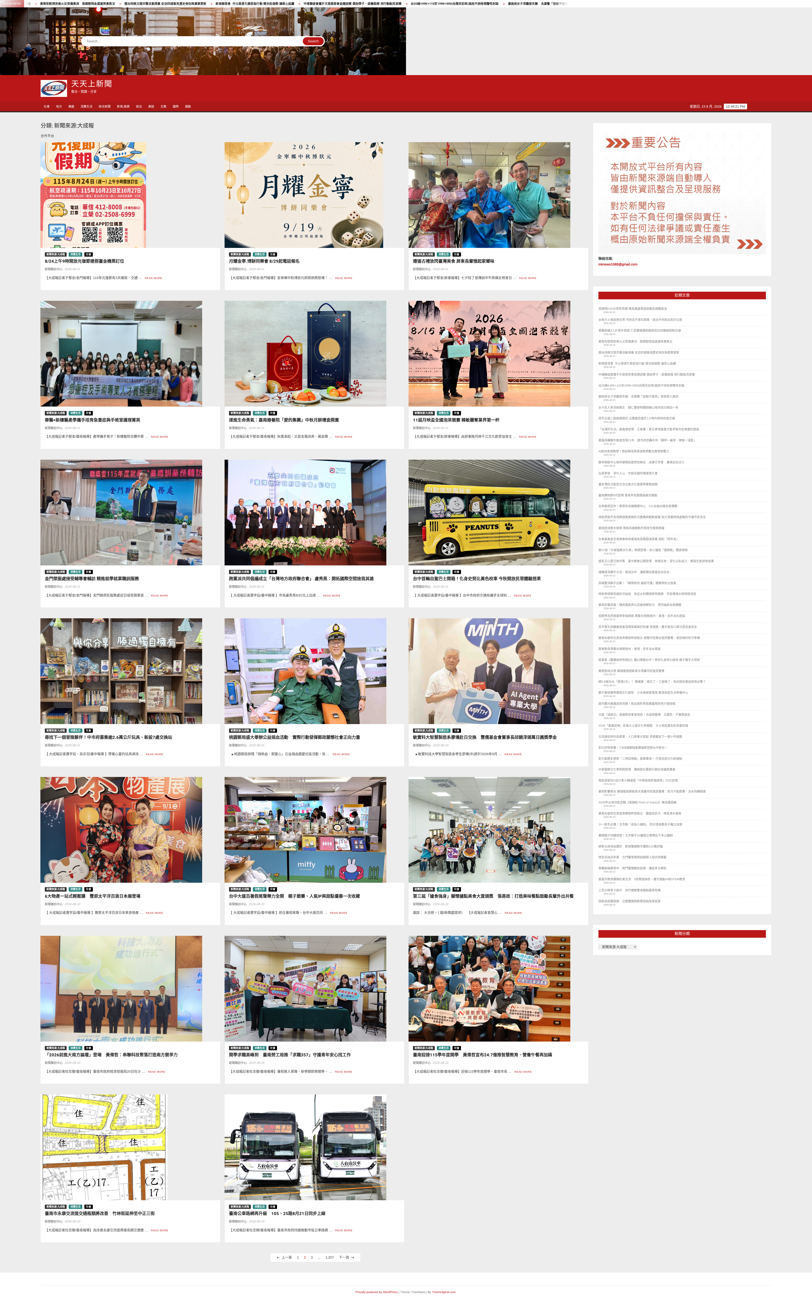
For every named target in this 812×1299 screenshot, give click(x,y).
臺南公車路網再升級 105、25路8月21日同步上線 (277, 1214)
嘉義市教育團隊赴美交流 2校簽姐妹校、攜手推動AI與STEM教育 (641, 879)
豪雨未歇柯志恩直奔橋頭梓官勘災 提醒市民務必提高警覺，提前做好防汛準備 (649, 637)
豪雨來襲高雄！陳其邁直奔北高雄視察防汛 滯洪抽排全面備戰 (639, 604)
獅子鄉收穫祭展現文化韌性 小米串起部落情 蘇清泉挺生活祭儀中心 (643, 692)
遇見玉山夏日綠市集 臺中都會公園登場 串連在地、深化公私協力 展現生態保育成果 (656, 561)
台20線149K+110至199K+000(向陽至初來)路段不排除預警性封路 (641, 385)
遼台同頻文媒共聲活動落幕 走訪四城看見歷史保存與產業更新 (638, 352)
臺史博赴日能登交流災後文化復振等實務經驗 (628, 484)
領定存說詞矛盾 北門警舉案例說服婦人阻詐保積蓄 (632, 857)
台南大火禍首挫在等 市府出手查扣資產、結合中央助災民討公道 (640, 319)
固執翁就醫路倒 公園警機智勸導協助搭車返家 (629, 901)
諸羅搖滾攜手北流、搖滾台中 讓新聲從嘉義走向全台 (633, 572)
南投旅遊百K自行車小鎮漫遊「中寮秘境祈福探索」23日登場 (638, 780)
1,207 (329, 1257)
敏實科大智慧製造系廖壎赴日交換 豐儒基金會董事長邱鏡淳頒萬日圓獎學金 (485, 737)
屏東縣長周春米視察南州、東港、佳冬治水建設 (629, 648)
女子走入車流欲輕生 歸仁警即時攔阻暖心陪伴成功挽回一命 (170, 3)
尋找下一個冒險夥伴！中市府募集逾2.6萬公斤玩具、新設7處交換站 (108, 737)
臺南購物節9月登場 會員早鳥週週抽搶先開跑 (627, 495)
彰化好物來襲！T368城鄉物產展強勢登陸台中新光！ (633, 747)
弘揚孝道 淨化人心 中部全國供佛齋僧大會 (628, 473)
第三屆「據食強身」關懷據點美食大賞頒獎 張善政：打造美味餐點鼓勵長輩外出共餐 (493, 896)
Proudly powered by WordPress (376, 1292)
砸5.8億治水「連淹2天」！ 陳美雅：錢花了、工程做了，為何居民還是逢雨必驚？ (652, 681)
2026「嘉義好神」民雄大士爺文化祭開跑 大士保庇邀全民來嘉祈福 (643, 725)
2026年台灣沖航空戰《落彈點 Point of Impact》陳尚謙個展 (637, 802)
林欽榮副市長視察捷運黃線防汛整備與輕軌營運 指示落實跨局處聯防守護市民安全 (652, 517)
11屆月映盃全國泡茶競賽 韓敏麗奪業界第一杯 (456, 420)
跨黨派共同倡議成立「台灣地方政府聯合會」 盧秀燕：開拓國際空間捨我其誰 (301, 579)
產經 (151, 106)
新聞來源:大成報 (56, 254)
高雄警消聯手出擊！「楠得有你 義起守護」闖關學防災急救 (637, 583)
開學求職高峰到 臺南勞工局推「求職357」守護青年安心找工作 (290, 1055)
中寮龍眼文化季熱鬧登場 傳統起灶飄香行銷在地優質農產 (636, 769)
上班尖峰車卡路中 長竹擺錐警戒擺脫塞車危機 (629, 890)
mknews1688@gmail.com (617, 264)
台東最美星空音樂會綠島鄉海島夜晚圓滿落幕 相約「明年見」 (638, 539)
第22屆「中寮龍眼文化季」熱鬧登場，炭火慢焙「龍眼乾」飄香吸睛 (643, 550)
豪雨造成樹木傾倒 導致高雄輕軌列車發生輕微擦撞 (631, 528)
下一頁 (344, 1257)
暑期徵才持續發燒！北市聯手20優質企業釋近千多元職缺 (635, 835)
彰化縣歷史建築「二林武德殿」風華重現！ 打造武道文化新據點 (640, 758)
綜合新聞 (105, 106)
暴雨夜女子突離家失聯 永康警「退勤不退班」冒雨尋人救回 (80, 3)
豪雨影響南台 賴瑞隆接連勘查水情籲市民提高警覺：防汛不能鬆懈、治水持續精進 (652, 791)
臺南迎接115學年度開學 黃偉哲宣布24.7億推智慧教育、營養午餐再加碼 (482, 1055)
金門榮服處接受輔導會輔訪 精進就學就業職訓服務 (92, 579)
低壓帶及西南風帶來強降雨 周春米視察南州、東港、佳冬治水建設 (641, 615)
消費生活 (86, 106)
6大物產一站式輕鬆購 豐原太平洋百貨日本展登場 (92, 896)
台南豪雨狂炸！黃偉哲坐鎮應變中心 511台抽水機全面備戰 (637, 506)
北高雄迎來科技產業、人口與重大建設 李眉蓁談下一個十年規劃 (640, 736)
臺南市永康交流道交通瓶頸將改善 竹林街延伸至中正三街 (100, 1214)
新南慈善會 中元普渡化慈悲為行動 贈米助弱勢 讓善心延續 (637, 363)
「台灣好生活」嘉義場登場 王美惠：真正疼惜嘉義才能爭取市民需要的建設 (358, 3)
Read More (153, 278)
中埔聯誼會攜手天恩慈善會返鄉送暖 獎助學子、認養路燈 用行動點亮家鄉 (646, 374)
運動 (188, 106)
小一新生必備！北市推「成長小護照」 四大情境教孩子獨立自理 (640, 824)
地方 (59, 106)
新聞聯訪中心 (54, 269)
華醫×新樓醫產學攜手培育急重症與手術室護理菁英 (92, 420)
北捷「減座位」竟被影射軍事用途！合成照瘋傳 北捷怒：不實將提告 (644, 714)
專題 (71, 106)
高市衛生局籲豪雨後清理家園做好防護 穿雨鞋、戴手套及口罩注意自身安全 (647, 626)
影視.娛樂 (123, 106)
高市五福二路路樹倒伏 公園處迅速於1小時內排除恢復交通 (259, 3)
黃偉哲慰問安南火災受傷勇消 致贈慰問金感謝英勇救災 (635, 341)
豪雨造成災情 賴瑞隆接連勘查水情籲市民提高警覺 (631, 670)
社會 (47, 106)
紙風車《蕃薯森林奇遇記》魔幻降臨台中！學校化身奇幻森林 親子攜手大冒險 (649, 659)
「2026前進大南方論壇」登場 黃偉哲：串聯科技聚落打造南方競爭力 (111, 1055)
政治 (139, 106)
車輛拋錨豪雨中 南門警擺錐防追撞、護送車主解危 (632, 868)
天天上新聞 (91, 84)
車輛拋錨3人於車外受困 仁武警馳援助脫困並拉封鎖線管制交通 (639, 330)
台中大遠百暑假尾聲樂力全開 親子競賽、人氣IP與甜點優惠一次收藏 (294, 896)
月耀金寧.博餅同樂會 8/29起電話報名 (264, 261)
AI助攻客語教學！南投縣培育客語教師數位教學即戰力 (564, 3)
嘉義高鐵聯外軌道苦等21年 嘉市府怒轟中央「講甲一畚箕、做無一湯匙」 (468, 3)
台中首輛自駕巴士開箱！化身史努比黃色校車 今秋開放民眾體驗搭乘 (477, 579)
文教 (163, 106)
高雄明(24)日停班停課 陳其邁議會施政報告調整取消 (632, 308)
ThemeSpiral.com (444, 1292)
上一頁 (287, 1257)
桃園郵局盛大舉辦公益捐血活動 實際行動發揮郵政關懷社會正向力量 (294, 737)
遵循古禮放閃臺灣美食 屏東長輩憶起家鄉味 (453, 261)
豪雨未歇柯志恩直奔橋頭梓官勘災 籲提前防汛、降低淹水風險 (639, 813)
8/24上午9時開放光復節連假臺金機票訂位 (84, 261)
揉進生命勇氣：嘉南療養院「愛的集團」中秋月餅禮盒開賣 (284, 420)
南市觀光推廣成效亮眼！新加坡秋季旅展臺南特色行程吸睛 (636, 703)
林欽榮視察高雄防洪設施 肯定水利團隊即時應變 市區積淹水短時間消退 (647, 593)
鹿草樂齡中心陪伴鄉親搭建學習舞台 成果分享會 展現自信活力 (641, 462)
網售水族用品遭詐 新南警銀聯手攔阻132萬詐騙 (630, 846)
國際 (176, 106)
